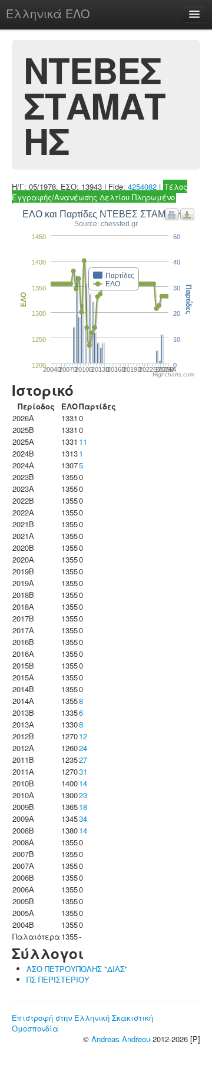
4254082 (142, 186)
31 (83, 771)
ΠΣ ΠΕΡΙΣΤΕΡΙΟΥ (58, 979)
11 (83, 441)
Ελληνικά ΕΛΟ (48, 13)
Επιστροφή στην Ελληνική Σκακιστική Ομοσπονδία (82, 1023)
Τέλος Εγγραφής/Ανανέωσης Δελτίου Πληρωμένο (99, 192)
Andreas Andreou (120, 1038)
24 (83, 747)
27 (83, 759)
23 (83, 795)
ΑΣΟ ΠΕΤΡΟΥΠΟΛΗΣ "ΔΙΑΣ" (77, 968)
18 (83, 806)
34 (83, 818)
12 (83, 736)
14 (83, 783)
